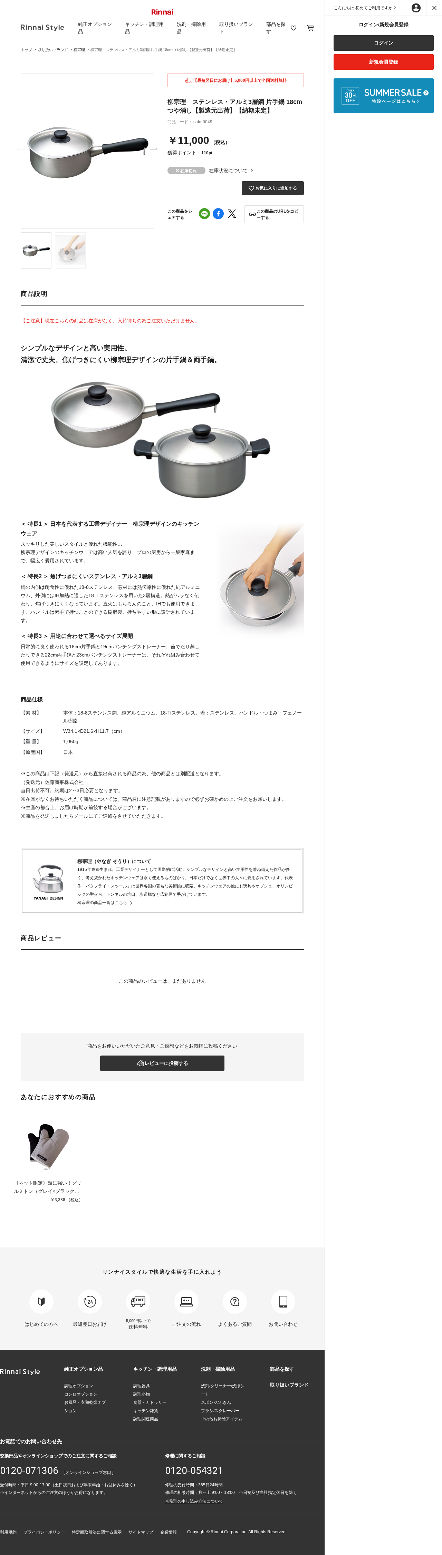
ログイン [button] (383, 43)
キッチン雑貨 (145, 1410)
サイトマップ (140, 1532)
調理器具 (141, 1385)
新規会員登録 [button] (383, 62)
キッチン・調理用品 (155, 1369)
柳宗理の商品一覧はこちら (102, 902)
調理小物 (141, 1394)
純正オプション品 (83, 1369)
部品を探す (282, 1369)
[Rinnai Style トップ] (42, 28)
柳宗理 (79, 50)
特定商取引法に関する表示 (97, 1532)
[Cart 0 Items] (310, 28)
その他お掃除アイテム (221, 1419)
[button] (274, 214)
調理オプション (78, 1385)
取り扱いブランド (53, 50)
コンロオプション (80, 1394)
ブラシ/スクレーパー (220, 1410)
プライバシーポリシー (44, 1532)
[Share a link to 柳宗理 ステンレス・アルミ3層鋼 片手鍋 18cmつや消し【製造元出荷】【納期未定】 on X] (232, 214)
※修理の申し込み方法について (194, 1501)
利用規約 (8, 1532)
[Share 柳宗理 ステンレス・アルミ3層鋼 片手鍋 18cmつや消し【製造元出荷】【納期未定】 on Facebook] (218, 214)
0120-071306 (29, 1470)
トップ (26, 50)
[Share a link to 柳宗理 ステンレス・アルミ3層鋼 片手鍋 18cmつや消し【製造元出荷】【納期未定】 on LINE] (204, 214)
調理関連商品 (145, 1419)
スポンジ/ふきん (216, 1402)
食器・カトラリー (149, 1402)
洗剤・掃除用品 (218, 1369)
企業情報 (168, 1532)
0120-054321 (194, 1470)
